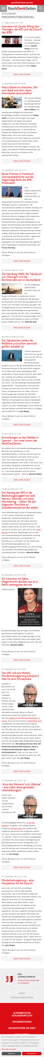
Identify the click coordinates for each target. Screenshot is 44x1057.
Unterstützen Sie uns (22, 2)
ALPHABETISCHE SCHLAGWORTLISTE (22, 1014)
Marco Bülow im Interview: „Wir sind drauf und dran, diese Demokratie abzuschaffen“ (20, 90)
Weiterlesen (22, 74)
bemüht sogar (16, 828)
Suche (40, 8)
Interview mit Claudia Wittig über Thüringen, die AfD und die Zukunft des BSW (22, 29)
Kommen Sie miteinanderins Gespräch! (28, 981)
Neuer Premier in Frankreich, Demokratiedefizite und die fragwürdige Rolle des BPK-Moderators (18, 178)
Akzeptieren (31, 1054)
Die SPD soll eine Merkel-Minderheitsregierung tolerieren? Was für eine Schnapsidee (20, 676)
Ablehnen (11, 1054)
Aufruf (22, 993)
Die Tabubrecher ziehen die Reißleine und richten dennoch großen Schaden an (19, 343)
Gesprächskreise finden (22, 997)
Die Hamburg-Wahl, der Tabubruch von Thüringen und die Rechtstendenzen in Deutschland (22, 277)
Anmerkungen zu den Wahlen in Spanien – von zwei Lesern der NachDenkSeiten (20, 440)
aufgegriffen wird (34, 721)
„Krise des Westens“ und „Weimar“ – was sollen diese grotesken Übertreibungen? (21, 787)
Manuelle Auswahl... (9, 1049)
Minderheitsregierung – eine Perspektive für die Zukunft (18, 882)
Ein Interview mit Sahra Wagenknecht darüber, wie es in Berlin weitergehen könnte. (20, 581)
